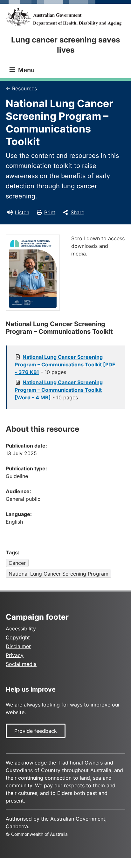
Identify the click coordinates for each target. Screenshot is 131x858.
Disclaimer (18, 646)
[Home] (65, 17)
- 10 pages (65, 364)
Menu (25, 70)
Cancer (17, 563)
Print (49, 212)
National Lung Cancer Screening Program (58, 574)
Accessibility (21, 628)
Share (77, 212)
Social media (21, 664)
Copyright (18, 637)
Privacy (15, 655)
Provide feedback (35, 731)
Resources (24, 88)
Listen (22, 212)
